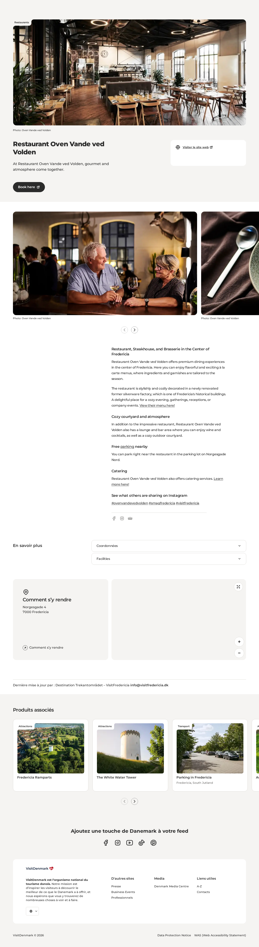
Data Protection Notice (174, 935)
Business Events (123, 892)
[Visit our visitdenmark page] (129, 842)
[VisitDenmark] (40, 868)
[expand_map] (238, 586)
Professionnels (122, 897)
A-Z (199, 886)
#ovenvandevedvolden (129, 503)
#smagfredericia (162, 503)
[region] (178, 619)
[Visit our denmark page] (105, 842)
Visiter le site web (196, 147)
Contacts (203, 892)
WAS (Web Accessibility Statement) (220, 935)
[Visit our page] (117, 842)
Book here (26, 187)
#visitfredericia (187, 503)
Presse (116, 886)
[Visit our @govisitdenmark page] (141, 842)
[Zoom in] (239, 642)
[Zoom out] (239, 653)
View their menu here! (157, 405)
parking (127, 446)
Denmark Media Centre (171, 886)
